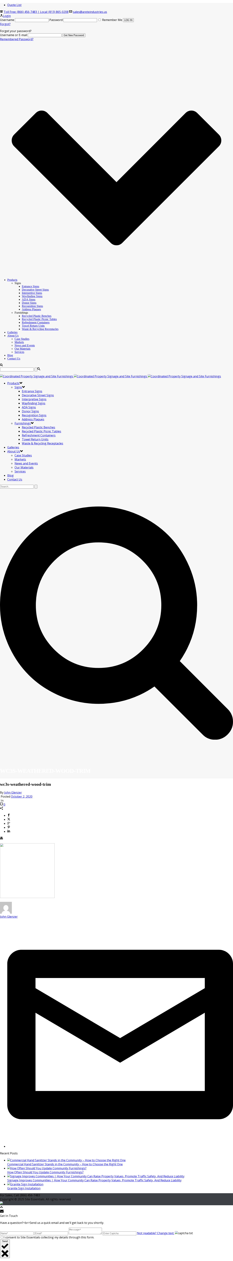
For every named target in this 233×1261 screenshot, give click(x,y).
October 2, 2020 (21, 797)
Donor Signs (29, 302)
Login (7, 16)
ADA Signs (28, 299)
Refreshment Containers (36, 322)
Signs (18, 387)
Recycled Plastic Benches (36, 315)
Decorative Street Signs (35, 289)
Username (7, 20)
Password (56, 20)
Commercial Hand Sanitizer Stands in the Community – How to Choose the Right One (65, 1164)
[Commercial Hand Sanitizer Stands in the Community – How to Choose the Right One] (66, 1160)
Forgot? (5, 24)
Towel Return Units (33, 325)
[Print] (1, 838)
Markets (19, 342)
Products (12, 279)
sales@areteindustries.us (90, 12)
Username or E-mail (13, 35)
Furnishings (23, 423)
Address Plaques (31, 309)
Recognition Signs (32, 306)
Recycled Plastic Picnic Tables (39, 319)
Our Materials (22, 348)
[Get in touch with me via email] (120, 1146)
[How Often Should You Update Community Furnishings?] (46, 1168)
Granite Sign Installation (23, 1188)
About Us (13, 335)
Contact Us (13, 358)
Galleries (12, 332)
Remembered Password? (16, 39)
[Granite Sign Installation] (25, 1184)
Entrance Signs (30, 286)
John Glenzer (13, 792)
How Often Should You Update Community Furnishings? (45, 1172)
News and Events (25, 345)
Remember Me (112, 20)
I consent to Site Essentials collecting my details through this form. (49, 1237)
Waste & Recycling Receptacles (40, 329)
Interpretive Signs (32, 292)
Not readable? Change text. (155, 1233)
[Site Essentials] (110, 376)
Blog (10, 355)
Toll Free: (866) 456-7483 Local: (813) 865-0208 (36, 12)
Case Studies (22, 338)
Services (19, 352)
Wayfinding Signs (32, 296)
